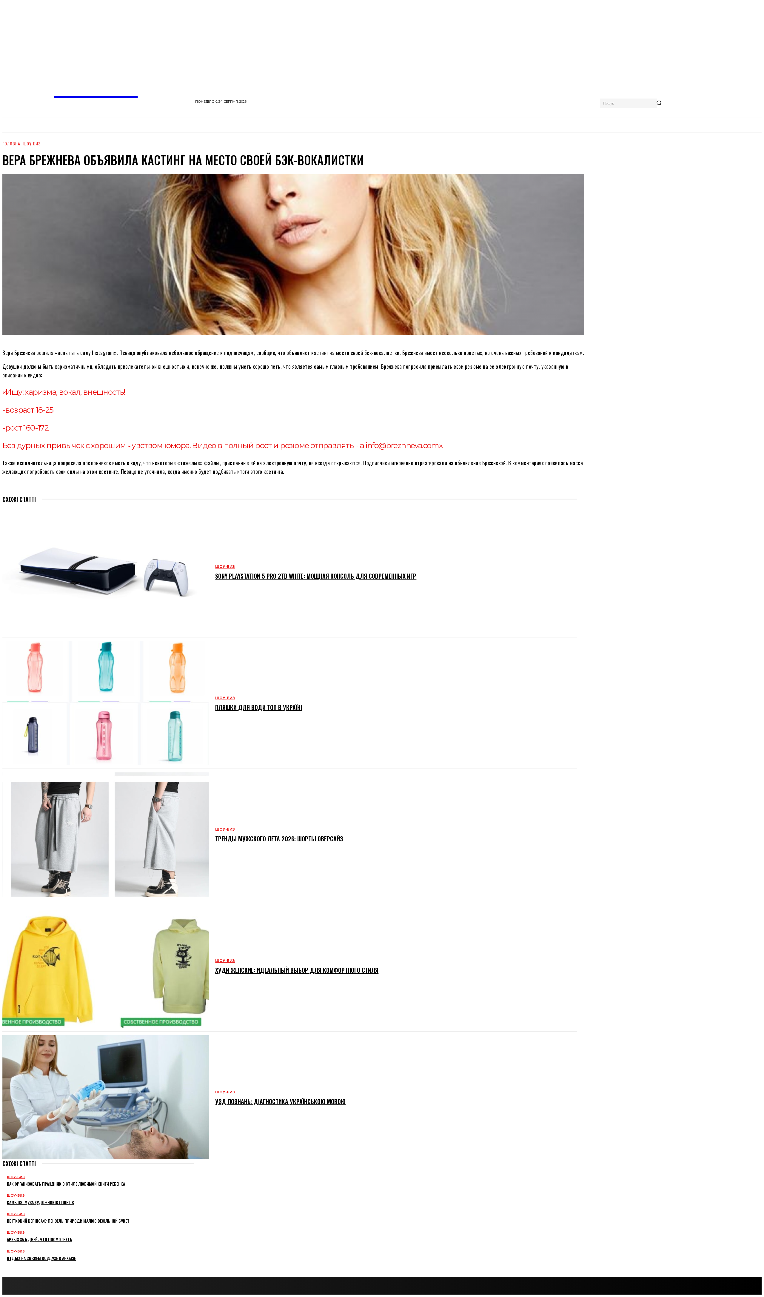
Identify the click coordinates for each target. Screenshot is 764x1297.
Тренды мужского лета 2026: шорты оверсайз (279, 838)
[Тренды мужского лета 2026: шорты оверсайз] (105, 834)
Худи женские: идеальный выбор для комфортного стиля (296, 970)
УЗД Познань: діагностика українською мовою (280, 1101)
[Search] (659, 103)
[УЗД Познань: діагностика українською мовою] (105, 1097)
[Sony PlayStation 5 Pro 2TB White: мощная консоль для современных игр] (105, 572)
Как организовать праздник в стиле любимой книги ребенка (66, 1184)
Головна (11, 143)
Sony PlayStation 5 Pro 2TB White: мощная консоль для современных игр (315, 575)
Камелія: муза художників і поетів (40, 1202)
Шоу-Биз (32, 143)
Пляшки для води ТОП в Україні (258, 707)
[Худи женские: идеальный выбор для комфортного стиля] (105, 966)
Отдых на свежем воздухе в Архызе (41, 1258)
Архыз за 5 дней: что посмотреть (39, 1239)
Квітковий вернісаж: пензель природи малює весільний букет (68, 1221)
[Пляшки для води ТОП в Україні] (105, 703)
